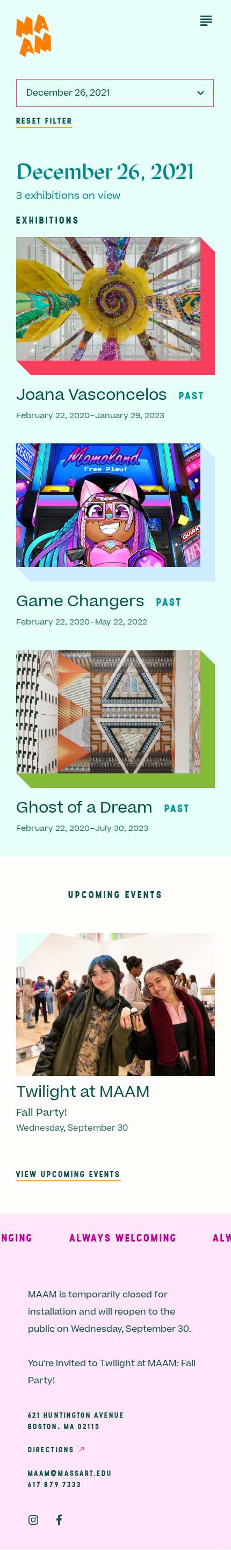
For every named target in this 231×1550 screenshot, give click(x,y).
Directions (51, 1449)
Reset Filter (44, 120)
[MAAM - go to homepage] (33, 36)
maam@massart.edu (70, 1473)
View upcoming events (68, 1173)
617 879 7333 (55, 1484)
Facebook (59, 1520)
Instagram (33, 1520)
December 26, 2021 (68, 93)
